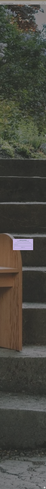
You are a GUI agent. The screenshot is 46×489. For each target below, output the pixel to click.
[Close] (32, 240)
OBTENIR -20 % (23, 247)
